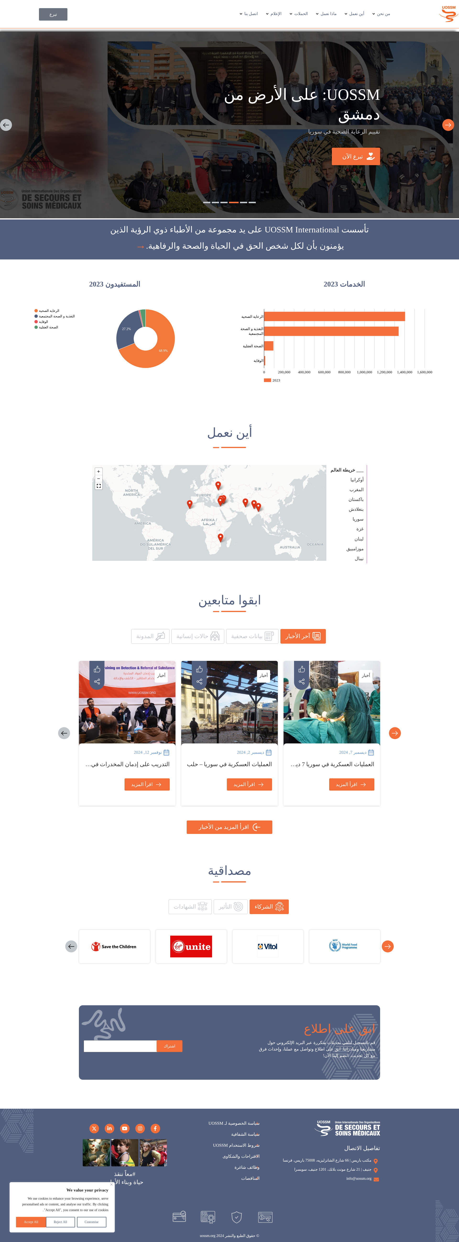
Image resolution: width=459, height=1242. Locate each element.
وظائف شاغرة (247, 1167)
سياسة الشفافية (245, 1134)
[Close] (111, 1184)
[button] (6, 125)
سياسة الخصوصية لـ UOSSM (234, 1123)
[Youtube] (125, 1128)
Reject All (60, 1222)
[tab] (303, 636)
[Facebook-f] (155, 1128)
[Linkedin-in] (109, 1128)
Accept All (31, 1222)
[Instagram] (140, 1128)
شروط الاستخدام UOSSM (236, 1145)
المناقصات (250, 1178)
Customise (91, 1222)
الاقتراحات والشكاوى (241, 1156)
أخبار (365, 675)
